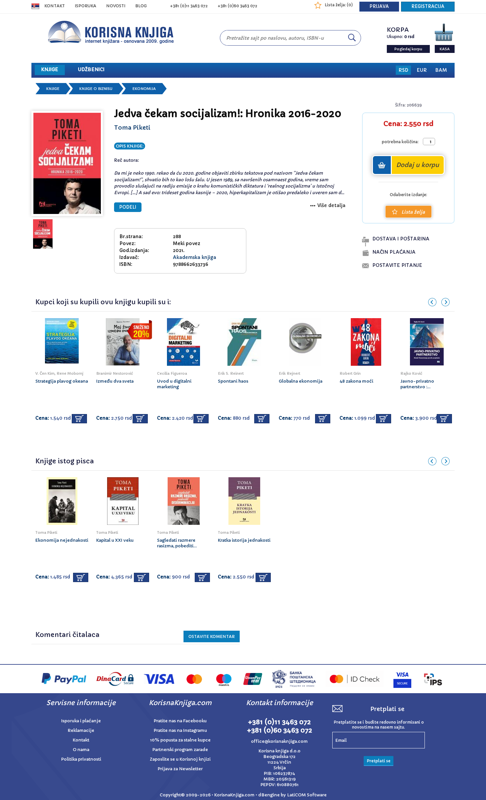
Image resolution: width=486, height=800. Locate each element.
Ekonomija (144, 88)
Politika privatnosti (81, 759)
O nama (81, 749)
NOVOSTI (115, 5)
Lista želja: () (339, 4)
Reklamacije (81, 730)
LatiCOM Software (307, 795)
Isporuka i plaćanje (81, 721)
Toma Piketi (132, 127)
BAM (441, 70)
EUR (422, 70)
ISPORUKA (85, 5)
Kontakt (54, 5)
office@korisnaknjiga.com (279, 741)
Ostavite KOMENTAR (211, 636)
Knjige (53, 88)
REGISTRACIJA (427, 6)
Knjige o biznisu (95, 88)
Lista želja (413, 212)
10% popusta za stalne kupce (180, 740)
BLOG (141, 5)
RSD (403, 70)
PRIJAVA (379, 6)
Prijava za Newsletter (180, 769)
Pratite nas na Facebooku (180, 721)
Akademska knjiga (194, 257)
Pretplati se (378, 760)
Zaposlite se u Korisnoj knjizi (180, 759)
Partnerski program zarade (180, 749)
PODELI (127, 207)
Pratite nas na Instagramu (180, 730)
